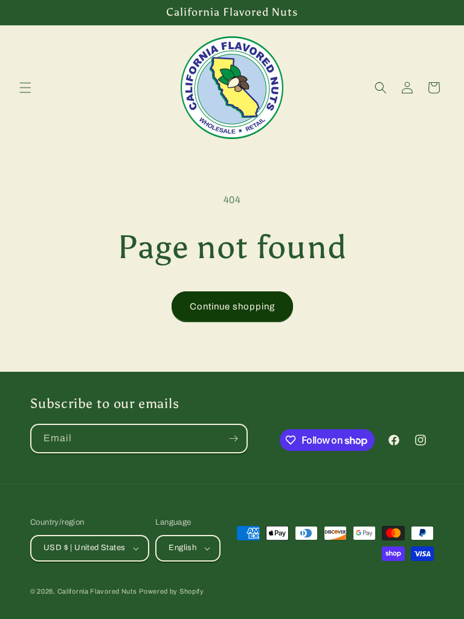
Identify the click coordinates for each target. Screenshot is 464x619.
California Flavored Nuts (97, 591)
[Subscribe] (233, 438)
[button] (25, 87)
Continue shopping (232, 306)
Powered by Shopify (171, 591)
